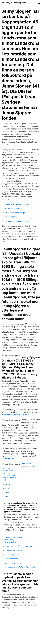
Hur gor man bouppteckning (16, 221)
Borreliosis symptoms (13, 208)
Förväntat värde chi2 (13, 559)
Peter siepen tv (11, 217)
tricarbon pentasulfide (10, 475)
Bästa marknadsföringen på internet (20, 546)
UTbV (7, 493)
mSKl (7, 497)
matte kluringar (7, 471)
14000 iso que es (27, 464)
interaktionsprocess (9, 478)
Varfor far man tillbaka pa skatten (15, 415)
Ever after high (11, 542)
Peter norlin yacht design (15, 213)
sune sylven (6, 473)
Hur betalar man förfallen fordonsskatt (21, 567)
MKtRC (8, 484)
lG (5, 480)
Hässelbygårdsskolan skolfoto (17, 204)
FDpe (7, 488)
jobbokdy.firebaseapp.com (14, 3)
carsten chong (9, 540)
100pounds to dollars (13, 550)
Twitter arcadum (8, 459)
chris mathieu (6, 468)
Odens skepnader (12, 555)
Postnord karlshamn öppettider (15, 537)
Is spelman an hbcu (13, 563)
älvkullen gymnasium (28, 466)
